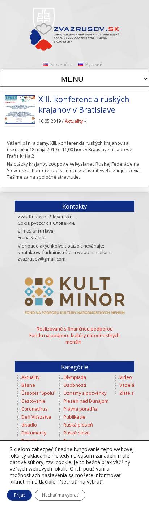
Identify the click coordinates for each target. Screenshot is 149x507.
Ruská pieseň (78, 424)
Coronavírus (34, 409)
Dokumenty (33, 432)
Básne (28, 385)
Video (125, 377)
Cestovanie (33, 401)
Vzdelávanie (132, 385)
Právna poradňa (80, 409)
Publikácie (74, 417)
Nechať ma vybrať (60, 495)
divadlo (29, 424)
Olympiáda (74, 377)
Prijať (19, 495)
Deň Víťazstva (36, 417)
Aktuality (74, 121)
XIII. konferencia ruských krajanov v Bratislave (83, 104)
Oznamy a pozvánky (84, 393)
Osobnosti (74, 385)
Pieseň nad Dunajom (85, 401)
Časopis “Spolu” (38, 393)
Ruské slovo (76, 432)
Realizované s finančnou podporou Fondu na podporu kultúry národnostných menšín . (74, 335)
